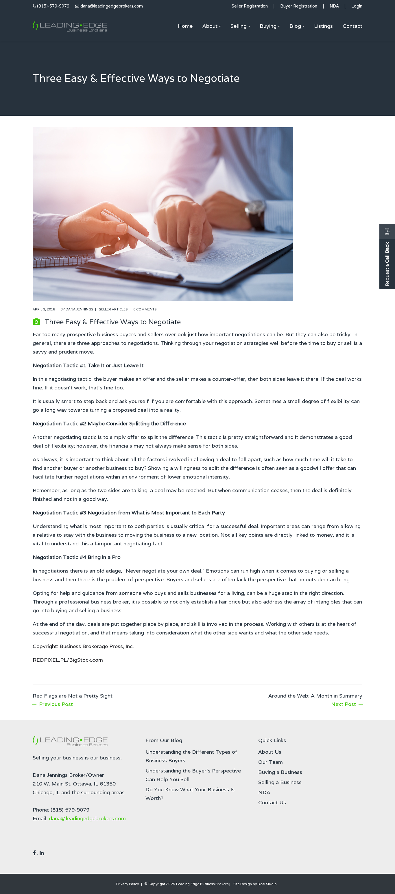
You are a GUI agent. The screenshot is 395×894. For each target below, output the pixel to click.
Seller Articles (113, 309)
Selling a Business (280, 782)
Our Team (270, 762)
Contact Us (272, 802)
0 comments (145, 309)
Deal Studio (267, 884)
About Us (269, 751)
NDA (334, 6)
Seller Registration (250, 6)
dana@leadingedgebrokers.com (111, 6)
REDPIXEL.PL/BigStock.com (68, 659)
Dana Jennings (79, 309)
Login (356, 6)
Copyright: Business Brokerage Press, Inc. (83, 646)
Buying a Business (280, 772)
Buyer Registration (298, 6)
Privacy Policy (127, 884)
